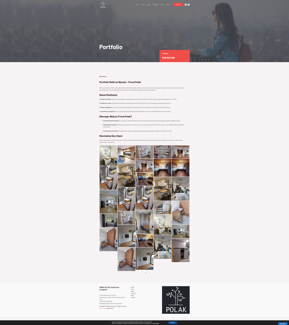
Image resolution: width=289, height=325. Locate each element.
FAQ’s (161, 4)
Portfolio (155, 4)
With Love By (103, 308)
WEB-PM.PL (110, 308)
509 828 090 (168, 57)
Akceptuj (172, 322)
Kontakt (168, 4)
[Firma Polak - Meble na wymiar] (102, 4)
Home (137, 4)
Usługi (148, 4)
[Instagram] (189, 5)
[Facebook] (186, 5)
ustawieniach (155, 323)
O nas (142, 4)
